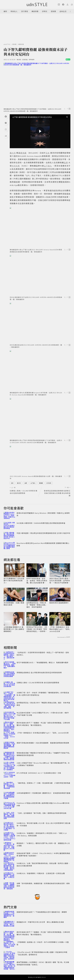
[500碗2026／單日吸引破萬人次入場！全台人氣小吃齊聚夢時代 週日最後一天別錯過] (10, 826)
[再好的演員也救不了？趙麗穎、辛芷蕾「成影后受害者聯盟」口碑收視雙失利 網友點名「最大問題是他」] (10, 725)
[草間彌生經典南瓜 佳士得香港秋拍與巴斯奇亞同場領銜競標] (10, 675)
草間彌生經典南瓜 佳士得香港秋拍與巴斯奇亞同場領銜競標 (39, 672)
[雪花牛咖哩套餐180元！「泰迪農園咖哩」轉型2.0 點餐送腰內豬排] (10, 665)
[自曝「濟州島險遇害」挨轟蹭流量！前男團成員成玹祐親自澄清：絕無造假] (10, 886)
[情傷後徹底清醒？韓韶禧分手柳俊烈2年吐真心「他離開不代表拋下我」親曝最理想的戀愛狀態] (10, 756)
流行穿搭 (24, 11)
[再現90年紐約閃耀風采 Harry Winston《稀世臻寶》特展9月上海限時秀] (10, 516)
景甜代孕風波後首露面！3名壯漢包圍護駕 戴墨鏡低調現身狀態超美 (43, 743)
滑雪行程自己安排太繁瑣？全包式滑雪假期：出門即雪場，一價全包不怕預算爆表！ (59, 580)
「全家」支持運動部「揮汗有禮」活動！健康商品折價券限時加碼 (41, 813)
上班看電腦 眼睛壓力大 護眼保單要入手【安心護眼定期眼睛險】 (14, 629)
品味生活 (63, 11)
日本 (12, 483)
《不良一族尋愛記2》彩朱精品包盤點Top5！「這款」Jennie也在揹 (59, 629)
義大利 (19, 483)
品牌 (26, 483)
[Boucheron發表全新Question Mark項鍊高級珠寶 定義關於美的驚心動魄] (10, 546)
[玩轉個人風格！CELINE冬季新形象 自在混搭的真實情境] (10, 685)
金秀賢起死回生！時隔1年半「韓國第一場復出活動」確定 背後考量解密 (36, 605)
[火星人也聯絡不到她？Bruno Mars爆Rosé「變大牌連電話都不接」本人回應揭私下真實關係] (10, 766)
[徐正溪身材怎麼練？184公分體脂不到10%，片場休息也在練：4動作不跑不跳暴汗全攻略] (10, 715)
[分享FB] (6, 116)
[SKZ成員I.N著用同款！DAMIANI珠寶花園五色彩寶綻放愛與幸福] (10, 526)
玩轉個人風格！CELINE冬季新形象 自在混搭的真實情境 (38, 682)
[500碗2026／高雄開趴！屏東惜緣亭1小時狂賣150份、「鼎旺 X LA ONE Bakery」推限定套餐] (10, 836)
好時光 (44, 11)
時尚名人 (14, 11)
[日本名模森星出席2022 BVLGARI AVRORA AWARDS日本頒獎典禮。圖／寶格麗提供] (40, 323)
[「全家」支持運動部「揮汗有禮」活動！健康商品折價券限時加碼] (10, 816)
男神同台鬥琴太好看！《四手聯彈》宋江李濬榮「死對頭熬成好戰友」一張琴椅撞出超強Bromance (36, 629)
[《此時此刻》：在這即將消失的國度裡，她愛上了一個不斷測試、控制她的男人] (10, 655)
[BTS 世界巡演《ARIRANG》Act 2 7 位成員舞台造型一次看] (10, 776)
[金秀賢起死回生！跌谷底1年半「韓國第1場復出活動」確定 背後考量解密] (10, 705)
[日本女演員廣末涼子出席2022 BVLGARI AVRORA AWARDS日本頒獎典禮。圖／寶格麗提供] (40, 275)
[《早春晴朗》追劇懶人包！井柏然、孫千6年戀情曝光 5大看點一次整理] (10, 945)
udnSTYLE (7, 44)
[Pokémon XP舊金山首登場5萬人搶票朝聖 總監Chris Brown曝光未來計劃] (10, 806)
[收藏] (6, 129)
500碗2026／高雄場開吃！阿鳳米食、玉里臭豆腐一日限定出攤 (41, 873)
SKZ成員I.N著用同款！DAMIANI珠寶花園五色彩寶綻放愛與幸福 (41, 523)
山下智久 (33, 483)
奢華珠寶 (21, 44)
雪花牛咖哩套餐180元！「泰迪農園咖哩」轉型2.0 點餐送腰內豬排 (42, 662)
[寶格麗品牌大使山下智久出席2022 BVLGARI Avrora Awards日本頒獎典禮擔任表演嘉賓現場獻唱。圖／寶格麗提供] (40, 227)
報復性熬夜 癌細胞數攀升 (59, 603)
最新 (5, 11)
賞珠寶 (53, 11)
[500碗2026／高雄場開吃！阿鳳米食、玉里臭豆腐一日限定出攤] (10, 876)
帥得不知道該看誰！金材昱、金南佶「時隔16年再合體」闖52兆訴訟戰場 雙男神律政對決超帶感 (36, 580)
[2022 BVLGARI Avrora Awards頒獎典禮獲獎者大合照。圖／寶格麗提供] (40, 460)
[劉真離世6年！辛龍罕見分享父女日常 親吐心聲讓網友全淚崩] (10, 925)
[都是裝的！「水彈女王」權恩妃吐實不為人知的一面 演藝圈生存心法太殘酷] (10, 846)
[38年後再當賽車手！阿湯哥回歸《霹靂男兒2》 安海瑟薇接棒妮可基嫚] (10, 796)
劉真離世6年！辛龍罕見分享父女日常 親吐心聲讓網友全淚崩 (40, 922)
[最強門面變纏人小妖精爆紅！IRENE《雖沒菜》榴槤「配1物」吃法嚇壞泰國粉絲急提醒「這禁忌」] (10, 965)
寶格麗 (41, 483)
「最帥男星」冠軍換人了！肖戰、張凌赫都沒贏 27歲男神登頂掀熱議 (43, 783)
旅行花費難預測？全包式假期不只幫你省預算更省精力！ (14, 580)
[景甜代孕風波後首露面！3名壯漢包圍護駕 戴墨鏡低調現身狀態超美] (10, 746)
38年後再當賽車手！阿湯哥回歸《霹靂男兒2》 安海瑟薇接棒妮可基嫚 (43, 793)
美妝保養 (35, 11)
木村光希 (48, 483)
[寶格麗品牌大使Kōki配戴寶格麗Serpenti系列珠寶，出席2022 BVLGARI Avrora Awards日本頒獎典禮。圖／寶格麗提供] (40, 370)
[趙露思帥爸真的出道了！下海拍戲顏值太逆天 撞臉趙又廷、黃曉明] (10, 915)
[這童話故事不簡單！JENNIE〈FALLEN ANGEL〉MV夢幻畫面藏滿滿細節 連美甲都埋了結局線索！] (10, 856)
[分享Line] (6, 123)
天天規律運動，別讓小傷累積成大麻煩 (14, 604)
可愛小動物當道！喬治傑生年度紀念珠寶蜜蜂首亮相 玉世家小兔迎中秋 (43, 533)
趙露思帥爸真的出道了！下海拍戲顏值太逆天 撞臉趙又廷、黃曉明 (42, 912)
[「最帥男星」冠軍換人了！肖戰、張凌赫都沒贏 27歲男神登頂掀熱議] (10, 786)
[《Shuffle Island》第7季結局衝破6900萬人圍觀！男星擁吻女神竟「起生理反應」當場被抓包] (10, 955)
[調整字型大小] (6, 136)
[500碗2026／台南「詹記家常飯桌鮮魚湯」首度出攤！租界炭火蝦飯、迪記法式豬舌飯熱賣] (10, 866)
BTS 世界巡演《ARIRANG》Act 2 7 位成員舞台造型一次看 (39, 773)
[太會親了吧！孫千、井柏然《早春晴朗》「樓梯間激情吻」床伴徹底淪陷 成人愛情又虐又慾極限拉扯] (10, 695)
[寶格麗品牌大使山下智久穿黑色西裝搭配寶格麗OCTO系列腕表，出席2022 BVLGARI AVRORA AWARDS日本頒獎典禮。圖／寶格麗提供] (37, 85)
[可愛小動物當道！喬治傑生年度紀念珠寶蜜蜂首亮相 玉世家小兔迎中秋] (10, 536)
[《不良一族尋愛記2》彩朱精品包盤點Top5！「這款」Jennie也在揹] (10, 735)
